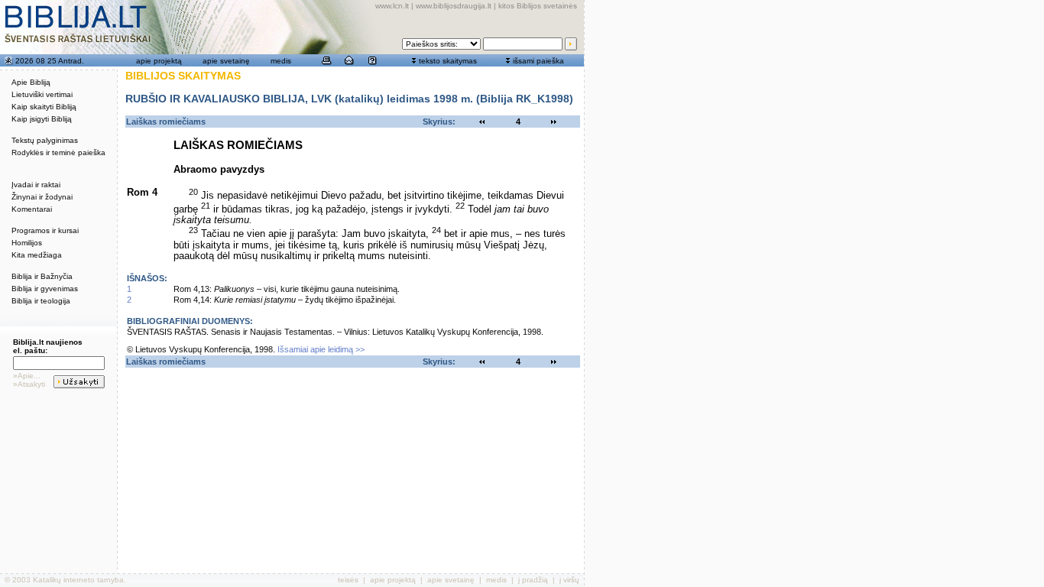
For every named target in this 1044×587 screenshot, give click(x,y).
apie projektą (159, 61)
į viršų (569, 580)
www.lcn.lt (392, 6)
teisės (348, 580)
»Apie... (27, 375)
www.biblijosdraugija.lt (453, 6)
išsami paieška (538, 61)
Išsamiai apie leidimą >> (321, 349)
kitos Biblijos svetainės (537, 6)
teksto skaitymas (448, 61)
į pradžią (533, 580)
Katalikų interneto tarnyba (78, 580)
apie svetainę (226, 61)
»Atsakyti (29, 384)
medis (281, 61)
